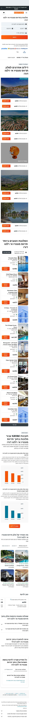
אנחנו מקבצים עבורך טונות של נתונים (17, 713)
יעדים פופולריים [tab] (9, 669)
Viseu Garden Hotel (11, 360)
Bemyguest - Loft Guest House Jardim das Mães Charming (10, 344)
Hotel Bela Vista (12, 409)
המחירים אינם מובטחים (22, 706)
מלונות (16, 693)
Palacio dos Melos (12, 392)
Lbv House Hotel (12, 376)
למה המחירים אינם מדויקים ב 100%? (17, 716)
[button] (1, 8)
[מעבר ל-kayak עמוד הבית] (19, 13)
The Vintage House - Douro (11, 326)
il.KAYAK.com (22, 693)
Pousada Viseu (13, 258)
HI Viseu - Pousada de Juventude (10, 308)
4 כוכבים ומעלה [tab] (23, 545)
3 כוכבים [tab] (14, 545)
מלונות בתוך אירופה (9, 693)
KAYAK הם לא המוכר (21, 711)
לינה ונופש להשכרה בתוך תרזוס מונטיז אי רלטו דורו (15, 681)
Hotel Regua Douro (11, 274)
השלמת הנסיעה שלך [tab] (20, 669)
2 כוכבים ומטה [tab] (6, 545)
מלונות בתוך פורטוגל (22, 694)
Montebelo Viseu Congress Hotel (12, 291)
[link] (14, 526)
